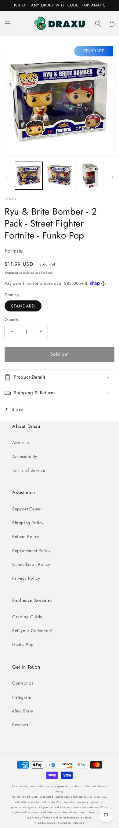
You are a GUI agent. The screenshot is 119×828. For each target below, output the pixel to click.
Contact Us (23, 683)
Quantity (12, 319)
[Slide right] (112, 177)
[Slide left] (6, 177)
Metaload (79, 823)
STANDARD (23, 306)
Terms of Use (82, 786)
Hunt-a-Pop (23, 644)
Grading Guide (27, 617)
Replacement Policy (31, 551)
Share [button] (17, 409)
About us (21, 443)
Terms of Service (28, 470)
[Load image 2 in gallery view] (59, 175)
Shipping (11, 272)
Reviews (20, 725)
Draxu (51, 823)
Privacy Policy (26, 578)
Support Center (27, 509)
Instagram (21, 697)
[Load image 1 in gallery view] (28, 175)
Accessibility (24, 456)
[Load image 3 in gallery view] (90, 175)
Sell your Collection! (32, 631)
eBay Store (22, 711)
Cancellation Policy (31, 564)
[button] (7, 23)
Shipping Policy (28, 523)
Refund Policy (25, 536)
